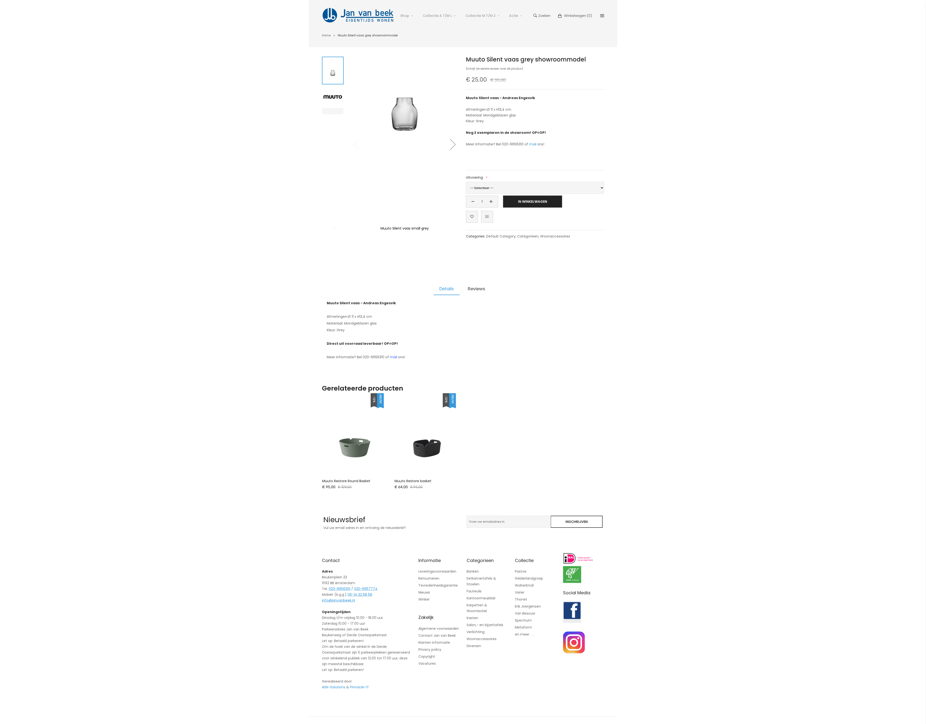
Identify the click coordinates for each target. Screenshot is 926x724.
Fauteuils (474, 591)
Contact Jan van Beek (437, 635)
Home (326, 35)
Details (446, 289)
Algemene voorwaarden (438, 628)
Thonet (521, 599)
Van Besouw (525, 613)
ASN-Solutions (333, 687)
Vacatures (427, 663)
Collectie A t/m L (437, 15)
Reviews (476, 289)
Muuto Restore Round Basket (346, 481)
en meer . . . (524, 634)
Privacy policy (429, 649)
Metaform (523, 627)
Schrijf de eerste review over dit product (494, 69)
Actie (513, 15)
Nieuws (424, 592)
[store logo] (358, 15)
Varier (519, 592)
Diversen (474, 645)
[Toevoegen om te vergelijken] (487, 217)
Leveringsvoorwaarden (437, 571)
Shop (404, 15)
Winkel (423, 599)
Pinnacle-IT (359, 687)
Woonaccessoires (555, 236)
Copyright (426, 656)
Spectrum (523, 620)
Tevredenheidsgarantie (438, 585)
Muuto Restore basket (413, 481)
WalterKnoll (524, 585)
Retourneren (428, 578)
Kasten (472, 618)
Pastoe (520, 571)
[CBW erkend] (572, 581)
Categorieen (527, 236)
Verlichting (475, 631)
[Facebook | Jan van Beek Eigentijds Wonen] (572, 621)
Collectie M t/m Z (480, 15)
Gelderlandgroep (529, 578)
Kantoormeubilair (481, 598)
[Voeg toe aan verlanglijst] (472, 217)
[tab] (447, 289)
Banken (473, 571)
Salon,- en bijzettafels (485, 625)
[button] (453, 144)
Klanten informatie (434, 642)
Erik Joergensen (528, 606)
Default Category (501, 236)
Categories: (476, 236)
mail (532, 144)
